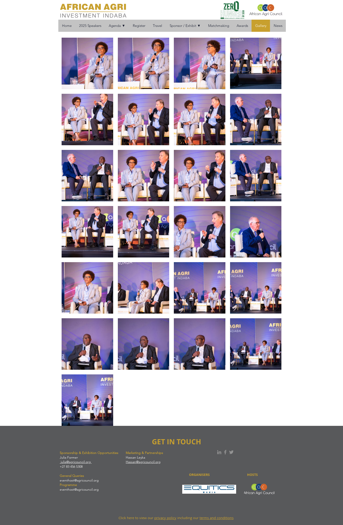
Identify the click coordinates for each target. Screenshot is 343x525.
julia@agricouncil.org (76, 462)
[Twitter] (231, 452)
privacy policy (165, 517)
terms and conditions (217, 517)
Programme (68, 485)
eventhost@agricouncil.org (79, 480)
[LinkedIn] (219, 452)
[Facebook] (225, 452)
